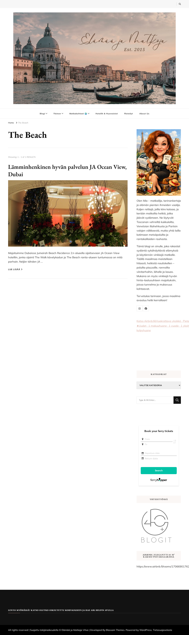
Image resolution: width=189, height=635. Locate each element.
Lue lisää (14, 269)
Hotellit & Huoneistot (107, 113)
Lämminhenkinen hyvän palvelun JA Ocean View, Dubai (67, 170)
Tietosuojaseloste (162, 629)
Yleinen (57, 113)
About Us (144, 113)
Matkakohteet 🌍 (78, 113)
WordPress (145, 629)
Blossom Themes (115, 629)
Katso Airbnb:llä (146, 321)
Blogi (42, 113)
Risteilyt (128, 113)
